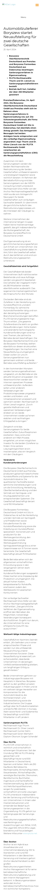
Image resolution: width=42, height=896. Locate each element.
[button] (37, 4)
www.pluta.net (30, 833)
